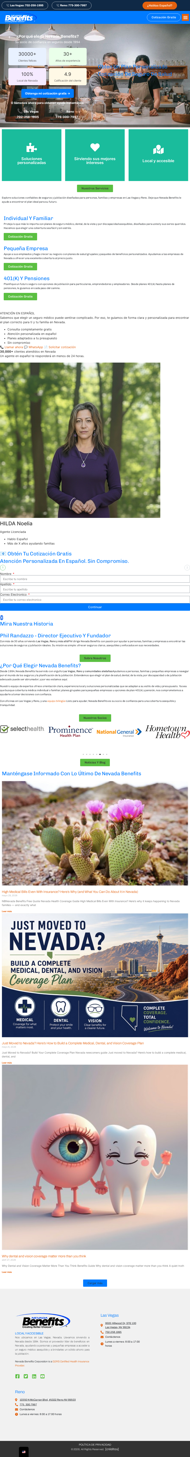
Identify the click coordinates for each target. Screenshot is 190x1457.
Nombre (6, 573)
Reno (19, 1392)
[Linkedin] (34, 1376)
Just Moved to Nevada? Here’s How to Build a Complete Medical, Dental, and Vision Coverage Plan (73, 1043)
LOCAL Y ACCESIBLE (29, 1333)
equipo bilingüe (56, 701)
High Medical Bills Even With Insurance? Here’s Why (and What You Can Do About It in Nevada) (70, 892)
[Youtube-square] (42, 1376)
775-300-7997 (67, 117)
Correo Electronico (14, 594)
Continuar (95, 607)
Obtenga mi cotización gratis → (47, 93)
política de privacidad (95, 1444)
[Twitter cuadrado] (25, 1376)
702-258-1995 (28, 117)
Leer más (7, 911)
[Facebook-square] (17, 1376)
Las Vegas (110, 1315)
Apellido (6, 584)
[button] (185, 17)
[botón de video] (1, 617)
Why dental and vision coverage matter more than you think (44, 1256)
